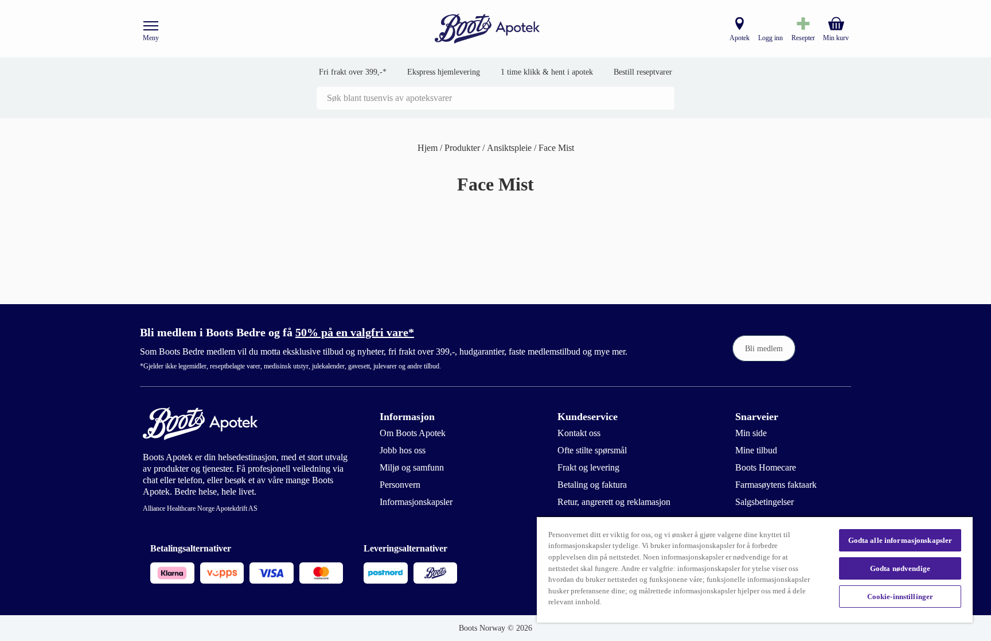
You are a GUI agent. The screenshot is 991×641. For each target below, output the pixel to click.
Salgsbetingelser (764, 502)
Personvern (400, 485)
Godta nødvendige (900, 568)
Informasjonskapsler (416, 502)
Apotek (739, 38)
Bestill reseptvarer (643, 72)
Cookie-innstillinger (900, 596)
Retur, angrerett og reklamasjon (613, 502)
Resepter (803, 38)
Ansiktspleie (510, 148)
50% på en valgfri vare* (354, 332)
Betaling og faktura (592, 485)
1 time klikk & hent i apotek (547, 72)
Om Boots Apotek (413, 433)
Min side (751, 433)
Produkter (463, 148)
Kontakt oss (578, 433)
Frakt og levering (588, 467)
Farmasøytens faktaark (776, 485)
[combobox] (495, 98)
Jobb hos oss (403, 450)
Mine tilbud (756, 450)
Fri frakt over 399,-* (353, 72)
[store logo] (487, 29)
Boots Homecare (765, 467)
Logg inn (770, 38)
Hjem (429, 148)
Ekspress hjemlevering (443, 72)
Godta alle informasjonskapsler (900, 540)
